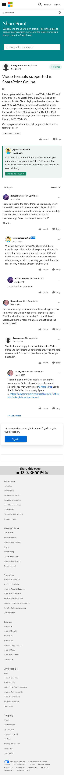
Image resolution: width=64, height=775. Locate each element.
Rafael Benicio (17, 195)
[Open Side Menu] (4, 4)
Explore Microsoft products (13, 514)
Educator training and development (16, 603)
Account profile (9, 533)
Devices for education (11, 584)
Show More (16, 415)
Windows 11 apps (10, 519)
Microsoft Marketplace (12, 697)
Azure (6, 673)
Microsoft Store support (12, 542)
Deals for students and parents (15, 608)
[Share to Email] (46, 472)
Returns (6, 547)
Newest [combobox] (55, 187)
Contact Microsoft (19, 764)
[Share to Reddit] (32, 472)
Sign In (57, 4)
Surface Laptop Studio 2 (12, 495)
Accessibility (8, 748)
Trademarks (20, 767)
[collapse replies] (32, 193)
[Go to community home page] (10, 4)
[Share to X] (27, 472)
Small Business (9, 659)
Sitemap (7, 764)
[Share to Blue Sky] (37, 472)
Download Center (10, 537)
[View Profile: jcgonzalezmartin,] (8, 151)
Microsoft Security (10, 631)
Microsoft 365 (9, 640)
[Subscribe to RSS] (41, 472)
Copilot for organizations (12, 500)
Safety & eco (32, 767)
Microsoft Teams (9, 650)
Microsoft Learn (9, 682)
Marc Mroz (46, 386)
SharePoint (9, 12)
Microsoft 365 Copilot (11, 655)
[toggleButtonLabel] (60, 13)
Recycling (44, 767)
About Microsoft (9, 724)
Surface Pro (8, 486)
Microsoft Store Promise (12, 561)
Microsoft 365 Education (12, 594)
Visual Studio (8, 706)
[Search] (40, 4)
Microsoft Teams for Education (14, 589)
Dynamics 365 (9, 636)
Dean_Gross (16, 301)
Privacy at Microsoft (11, 734)
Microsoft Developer (11, 678)
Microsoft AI (8, 626)
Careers (6, 720)
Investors (7, 739)
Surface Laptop (9, 490)
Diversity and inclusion (12, 743)
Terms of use (8, 767)
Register (47, 4)
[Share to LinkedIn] (17, 472)
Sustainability (8, 753)
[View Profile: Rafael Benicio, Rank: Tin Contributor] (6, 197)
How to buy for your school (13, 598)
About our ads (9, 770)
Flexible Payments (10, 566)
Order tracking (9, 551)
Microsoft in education (12, 579)
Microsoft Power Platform (13, 645)
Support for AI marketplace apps (15, 687)
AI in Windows (9, 509)
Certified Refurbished (11, 556)
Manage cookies (44, 764)
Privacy (32, 764)
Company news (9, 729)
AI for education (9, 612)
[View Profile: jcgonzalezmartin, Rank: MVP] (8, 239)
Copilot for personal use (12, 505)
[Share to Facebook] (22, 472)
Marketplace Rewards (11, 701)
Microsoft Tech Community (13, 692)
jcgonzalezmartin (21, 149)
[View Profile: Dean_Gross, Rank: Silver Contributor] (6, 303)
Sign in (15, 439)
